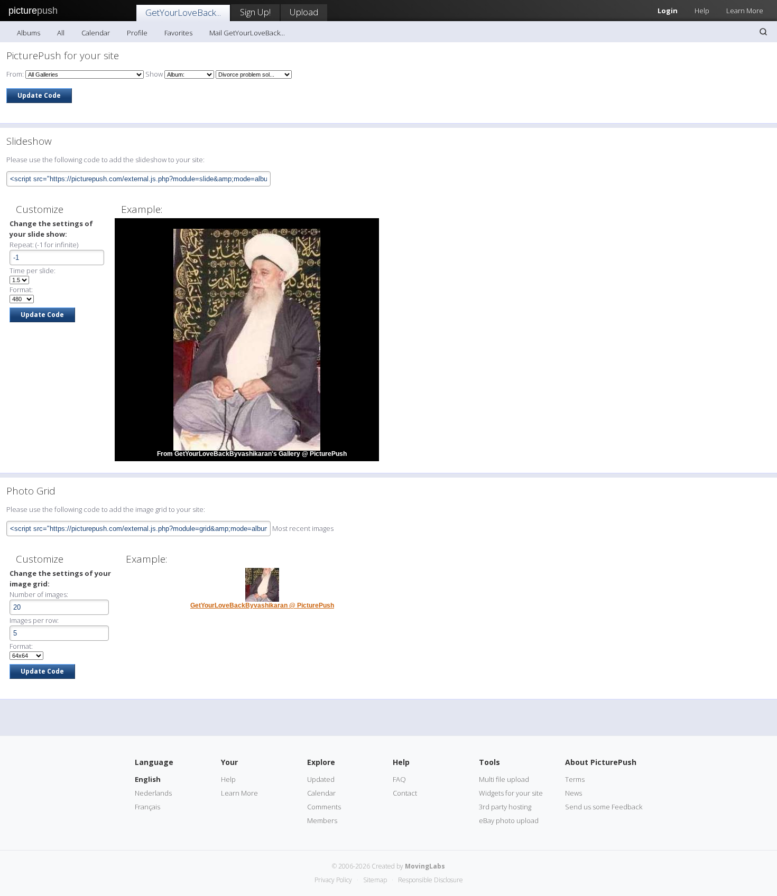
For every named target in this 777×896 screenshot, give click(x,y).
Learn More (744, 10)
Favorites (178, 33)
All (60, 33)
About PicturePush (600, 762)
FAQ (399, 779)
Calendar (95, 33)
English (148, 779)
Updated (321, 779)
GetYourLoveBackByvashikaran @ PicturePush (262, 605)
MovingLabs (425, 866)
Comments (324, 806)
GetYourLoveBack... (183, 12)
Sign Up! (255, 12)
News (573, 793)
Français (147, 806)
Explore (321, 762)
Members (322, 820)
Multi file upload (504, 779)
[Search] (763, 31)
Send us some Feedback (603, 806)
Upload (304, 12)
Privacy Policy (333, 879)
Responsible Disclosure (430, 879)
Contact (405, 793)
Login (668, 10)
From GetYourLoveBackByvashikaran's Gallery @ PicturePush (252, 454)
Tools (489, 762)
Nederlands (153, 793)
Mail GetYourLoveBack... (247, 33)
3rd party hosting (505, 806)
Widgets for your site (511, 793)
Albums (28, 33)
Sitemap (375, 879)
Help (702, 10)
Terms (575, 779)
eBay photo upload (509, 820)
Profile (137, 33)
